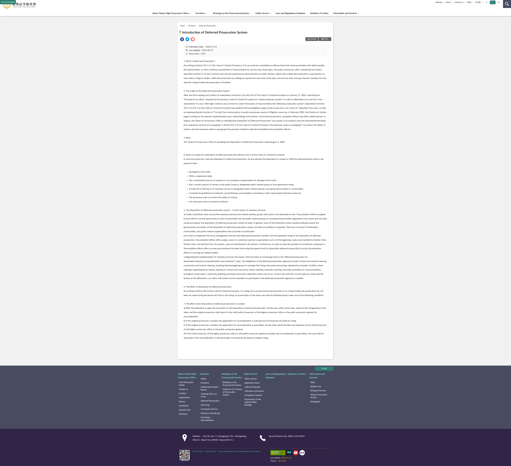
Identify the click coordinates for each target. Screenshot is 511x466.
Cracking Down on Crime (209, 395)
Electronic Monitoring (210, 413)
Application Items (252, 383)
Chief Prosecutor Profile (186, 383)
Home (448, 2)
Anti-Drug (205, 405)
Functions (200, 13)
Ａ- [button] (486, 2)
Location (182, 393)
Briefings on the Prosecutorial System (231, 13)
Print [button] (326, 39)
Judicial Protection (252, 387)
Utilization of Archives (254, 391)
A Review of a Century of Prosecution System (232, 392)
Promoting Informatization (207, 419)
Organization (184, 398)
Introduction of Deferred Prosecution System (214, 32)
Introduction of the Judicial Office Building (252, 402)
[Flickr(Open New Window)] (302, 453)
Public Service (262, 13)
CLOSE (324, 369)
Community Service (209, 409)
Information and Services (345, 13)
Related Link (315, 387)
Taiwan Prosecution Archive (318, 396)
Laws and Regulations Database (290, 13)
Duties (203, 379)
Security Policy (210, 451)
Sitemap (438, 2)
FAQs (469, 2)
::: (1, 19)
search (507, 4)
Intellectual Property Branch (209, 388)
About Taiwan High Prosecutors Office (170, 13)
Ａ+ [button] (498, 2)
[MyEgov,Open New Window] (289, 453)
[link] (182, 39)
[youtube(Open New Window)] (295, 453)
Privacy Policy (198, 451)
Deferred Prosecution (207, 26)
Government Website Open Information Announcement (239, 451)
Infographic (315, 402)
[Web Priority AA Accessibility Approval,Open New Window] (277, 453)
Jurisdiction (184, 406)
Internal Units (184, 410)
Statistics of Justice (319, 13)
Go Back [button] (313, 39)
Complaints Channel (253, 395)
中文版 (478, 2)
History (182, 402)
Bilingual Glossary (318, 391)
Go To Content (8, 2)
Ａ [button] (493, 2)
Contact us (458, 2)
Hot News (183, 414)
